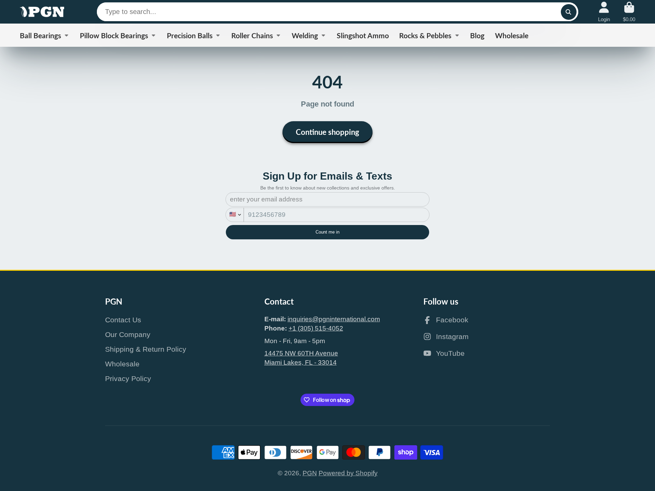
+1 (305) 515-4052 (316, 328)
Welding (305, 35)
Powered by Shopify (348, 473)
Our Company (127, 334)
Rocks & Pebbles (425, 35)
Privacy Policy (128, 378)
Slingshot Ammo (363, 35)
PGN (310, 473)
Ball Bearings (40, 35)
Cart (629, 12)
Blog (477, 35)
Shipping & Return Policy (145, 349)
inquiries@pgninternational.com (334, 319)
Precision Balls (190, 35)
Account (604, 12)
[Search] (569, 12)
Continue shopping (327, 132)
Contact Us (123, 320)
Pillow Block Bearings (114, 35)
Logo (42, 12)
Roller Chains (252, 35)
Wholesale (511, 35)
